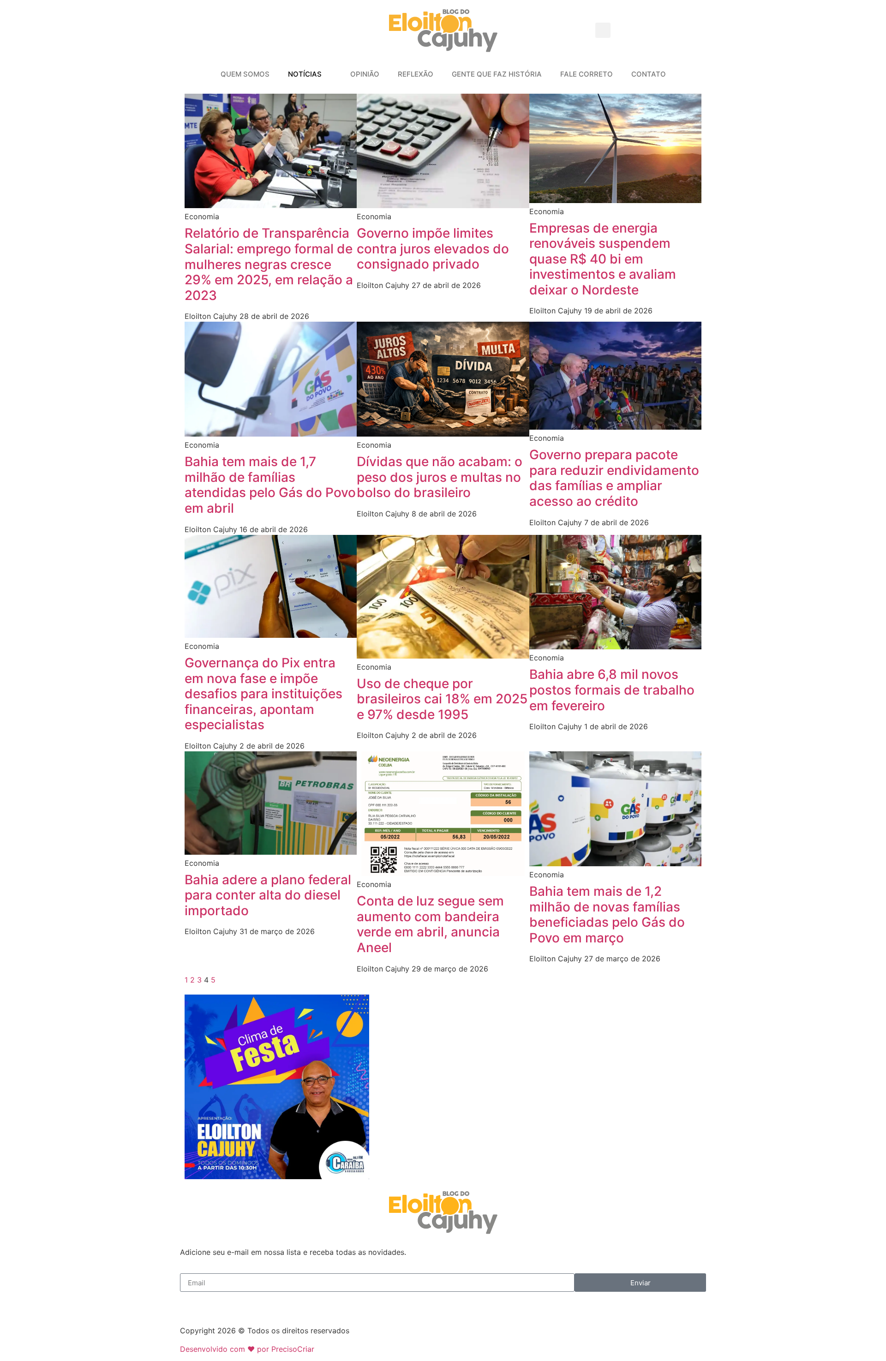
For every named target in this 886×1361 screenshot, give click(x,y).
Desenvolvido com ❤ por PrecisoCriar (247, 1349)
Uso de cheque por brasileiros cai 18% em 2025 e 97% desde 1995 (442, 699)
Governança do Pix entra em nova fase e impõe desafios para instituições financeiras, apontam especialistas (263, 693)
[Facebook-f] (191, 1303)
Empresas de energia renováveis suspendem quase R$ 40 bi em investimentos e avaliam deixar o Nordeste (602, 259)
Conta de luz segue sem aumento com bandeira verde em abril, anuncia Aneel (430, 924)
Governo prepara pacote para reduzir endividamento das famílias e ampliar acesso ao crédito (614, 478)
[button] (603, 30)
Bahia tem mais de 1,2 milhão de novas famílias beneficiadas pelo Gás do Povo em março (607, 914)
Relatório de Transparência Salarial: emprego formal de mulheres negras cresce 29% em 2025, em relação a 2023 (269, 264)
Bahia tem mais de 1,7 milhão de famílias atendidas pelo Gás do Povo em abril (270, 485)
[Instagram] (216, 1303)
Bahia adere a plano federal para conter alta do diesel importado (268, 895)
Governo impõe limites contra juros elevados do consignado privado (433, 248)
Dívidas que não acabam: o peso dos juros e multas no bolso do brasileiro (439, 477)
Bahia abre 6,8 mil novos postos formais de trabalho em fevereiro (611, 689)
